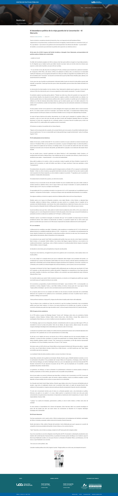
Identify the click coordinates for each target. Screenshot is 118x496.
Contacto (43, 487)
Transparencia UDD (86, 494)
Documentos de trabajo (93, 478)
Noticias (30, 23)
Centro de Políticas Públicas (27, 2)
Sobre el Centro (54, 478)
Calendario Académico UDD (97, 494)
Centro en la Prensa (37, 23)
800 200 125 (22, 494)
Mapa (46, 487)
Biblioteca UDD (74, 494)
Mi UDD (80, 494)
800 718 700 (28, 494)
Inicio (20, 478)
